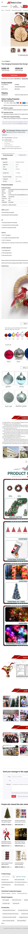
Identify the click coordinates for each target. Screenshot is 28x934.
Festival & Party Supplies (16, 10)
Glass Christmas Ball (19, 884)
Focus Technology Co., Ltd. (18, 928)
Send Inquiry (14, 75)
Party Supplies (6, 900)
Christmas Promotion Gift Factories (10, 913)
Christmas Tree (4, 879)
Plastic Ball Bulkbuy (21, 920)
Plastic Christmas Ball (19, 879)
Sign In (3, 148)
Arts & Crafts (7, 10)
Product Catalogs (22, 876)
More (2, 923)
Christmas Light (6, 903)
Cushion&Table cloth (6, 884)
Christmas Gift (16, 903)
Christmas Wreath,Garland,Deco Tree (9, 882)
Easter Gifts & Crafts (16, 900)
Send (14, 796)
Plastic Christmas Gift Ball (8, 920)
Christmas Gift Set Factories (9, 910)
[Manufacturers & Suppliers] (14, 2)
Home (2, 10)
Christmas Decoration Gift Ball (9, 917)
